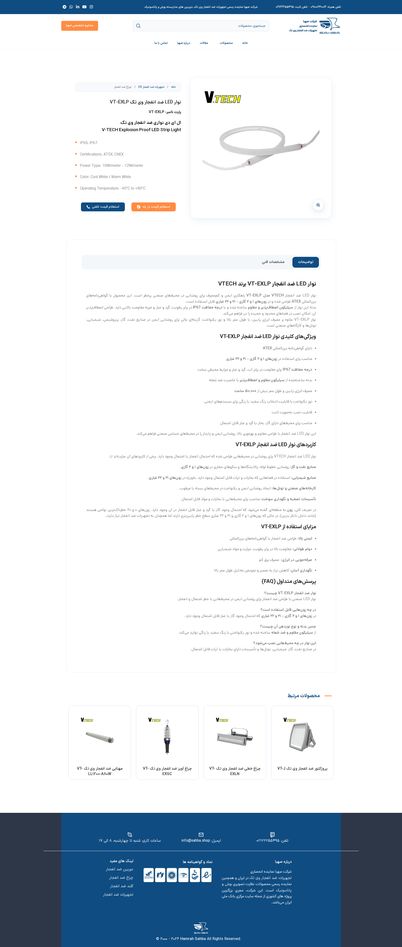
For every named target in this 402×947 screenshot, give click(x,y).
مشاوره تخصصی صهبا (79, 25)
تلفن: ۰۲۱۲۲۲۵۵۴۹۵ (272, 841)
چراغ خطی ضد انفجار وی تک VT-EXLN (234, 771)
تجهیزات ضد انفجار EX (151, 87)
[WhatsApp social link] (71, 7)
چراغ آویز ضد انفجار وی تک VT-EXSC (167, 771)
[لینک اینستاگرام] (91, 7)
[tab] (305, 262)
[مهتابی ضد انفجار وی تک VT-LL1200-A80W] (99, 736)
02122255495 (285, 7)
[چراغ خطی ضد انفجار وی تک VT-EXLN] (234, 736)
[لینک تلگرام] (64, 7)
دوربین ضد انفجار (119, 869)
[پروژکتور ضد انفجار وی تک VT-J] (302, 736)
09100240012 (318, 7)
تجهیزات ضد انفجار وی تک (270, 878)
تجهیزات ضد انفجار (118, 895)
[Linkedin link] (77, 7)
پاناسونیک (284, 890)
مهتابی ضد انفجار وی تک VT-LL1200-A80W (100, 771)
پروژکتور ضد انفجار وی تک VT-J (302, 769)
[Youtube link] (84, 7)
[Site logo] (314, 25)
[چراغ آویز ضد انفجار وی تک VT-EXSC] (167, 736)
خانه (173, 87)
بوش (228, 884)
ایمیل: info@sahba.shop (201, 841)
